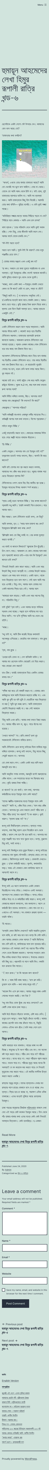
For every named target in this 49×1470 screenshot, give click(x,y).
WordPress (31, 1458)
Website (6, 1273)
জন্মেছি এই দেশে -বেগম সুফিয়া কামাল (16, 1393)
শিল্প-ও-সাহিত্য (23, 1173)
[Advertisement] (24, 36)
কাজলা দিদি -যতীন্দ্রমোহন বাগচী (13, 1402)
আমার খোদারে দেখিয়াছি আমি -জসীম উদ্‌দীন (18, 1433)
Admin (8, 1169)
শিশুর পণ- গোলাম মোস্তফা (12, 1424)
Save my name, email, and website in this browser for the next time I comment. (26, 1292)
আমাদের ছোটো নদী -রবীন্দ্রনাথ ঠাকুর (15, 1397)
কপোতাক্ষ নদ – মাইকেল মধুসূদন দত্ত (16, 1406)
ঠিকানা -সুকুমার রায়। (10, 1419)
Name (6, 1240)
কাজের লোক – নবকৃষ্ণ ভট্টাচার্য (13, 1411)
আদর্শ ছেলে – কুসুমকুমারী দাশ (13, 1442)
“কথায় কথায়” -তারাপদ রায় (12, 1437)
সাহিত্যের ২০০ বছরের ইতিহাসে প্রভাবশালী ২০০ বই (21, 1428)
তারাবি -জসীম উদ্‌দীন (10, 1415)
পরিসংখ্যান (31, 1107)
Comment (8, 1208)
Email (6, 1257)
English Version (10, 1380)
